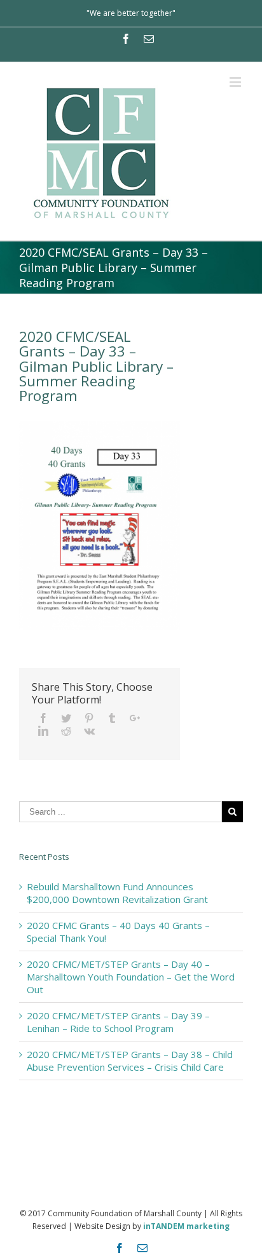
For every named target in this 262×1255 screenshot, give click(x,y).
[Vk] (89, 731)
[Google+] (135, 718)
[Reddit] (66, 731)
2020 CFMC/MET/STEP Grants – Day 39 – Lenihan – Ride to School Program (118, 1022)
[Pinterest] (89, 718)
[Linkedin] (43, 731)
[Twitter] (66, 718)
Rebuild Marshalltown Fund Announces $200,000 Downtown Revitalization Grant (117, 893)
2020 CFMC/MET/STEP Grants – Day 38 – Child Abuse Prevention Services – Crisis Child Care (130, 1060)
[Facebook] (126, 39)
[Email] (149, 39)
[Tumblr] (112, 718)
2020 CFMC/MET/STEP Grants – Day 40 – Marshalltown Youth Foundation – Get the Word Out (131, 977)
